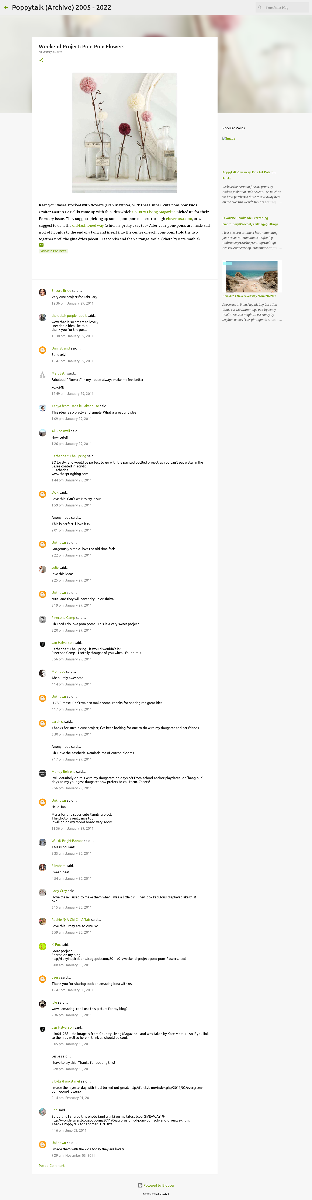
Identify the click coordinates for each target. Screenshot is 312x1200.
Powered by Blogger (158, 1185)
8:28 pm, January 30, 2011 (72, 1069)
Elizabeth (59, 866)
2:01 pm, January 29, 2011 (72, 530)
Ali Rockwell (61, 431)
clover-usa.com (179, 219)
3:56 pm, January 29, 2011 (72, 659)
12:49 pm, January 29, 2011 (73, 394)
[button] (41, 60)
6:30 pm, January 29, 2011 (72, 734)
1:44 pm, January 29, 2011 (72, 480)
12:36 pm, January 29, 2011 (73, 303)
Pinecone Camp (63, 618)
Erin (55, 1110)
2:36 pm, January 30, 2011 (72, 1015)
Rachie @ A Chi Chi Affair (71, 920)
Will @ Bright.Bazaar (67, 841)
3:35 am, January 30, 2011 (72, 853)
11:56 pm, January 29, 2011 (73, 828)
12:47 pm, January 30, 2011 (73, 990)
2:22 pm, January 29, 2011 (72, 555)
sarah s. (57, 721)
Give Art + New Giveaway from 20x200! (249, 296)
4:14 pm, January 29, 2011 (72, 684)
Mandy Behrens (63, 771)
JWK (55, 492)
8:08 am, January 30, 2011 (72, 965)
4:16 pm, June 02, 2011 (69, 1130)
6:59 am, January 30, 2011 (72, 932)
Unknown (59, 542)
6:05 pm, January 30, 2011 (72, 1044)
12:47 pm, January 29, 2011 (73, 361)
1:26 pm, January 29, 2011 (72, 444)
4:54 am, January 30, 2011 (72, 878)
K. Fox (56, 945)
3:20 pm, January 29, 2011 (72, 630)
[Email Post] (41, 246)
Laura (56, 977)
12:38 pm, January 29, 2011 (73, 336)
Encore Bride (61, 290)
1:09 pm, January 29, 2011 (72, 419)
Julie (55, 567)
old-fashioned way (88, 225)
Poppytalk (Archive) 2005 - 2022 (61, 7)
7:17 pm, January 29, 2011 (72, 759)
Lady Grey (59, 891)
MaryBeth (59, 373)
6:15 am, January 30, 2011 (72, 907)
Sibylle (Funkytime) (66, 1081)
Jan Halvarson (63, 643)
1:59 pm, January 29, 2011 (72, 505)
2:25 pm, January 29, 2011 (72, 580)
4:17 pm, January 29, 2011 (72, 709)
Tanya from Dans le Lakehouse (75, 406)
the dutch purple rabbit (69, 315)
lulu (54, 1002)
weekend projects (53, 251)
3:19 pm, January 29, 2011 (72, 605)
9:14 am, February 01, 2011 (72, 1098)
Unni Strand (61, 348)
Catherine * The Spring (69, 456)
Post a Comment (52, 1166)
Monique (58, 671)
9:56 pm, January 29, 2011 (72, 788)
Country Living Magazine (154, 212)
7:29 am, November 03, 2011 (73, 1155)
